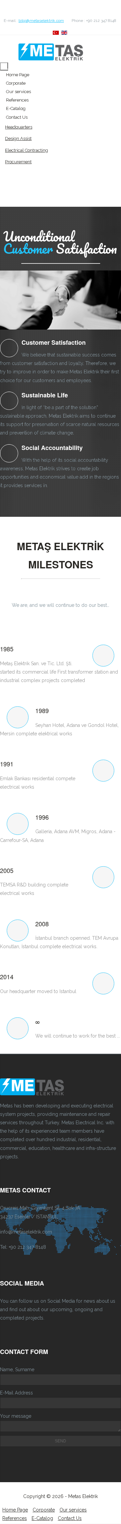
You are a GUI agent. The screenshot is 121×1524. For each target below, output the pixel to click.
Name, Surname (17, 1369)
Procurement (18, 161)
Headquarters (18, 127)
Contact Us (17, 117)
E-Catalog (16, 108)
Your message (15, 1416)
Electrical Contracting (26, 150)
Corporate (16, 83)
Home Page (17, 74)
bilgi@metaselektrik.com (41, 20)
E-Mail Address (16, 1392)
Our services (18, 91)
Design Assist (18, 138)
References (17, 100)
